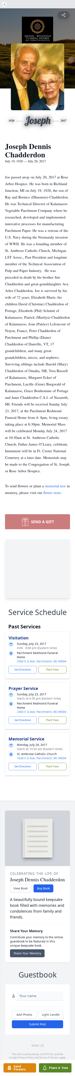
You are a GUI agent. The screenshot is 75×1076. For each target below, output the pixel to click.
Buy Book (43, 888)
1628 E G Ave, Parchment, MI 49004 (41, 758)
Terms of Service (49, 1057)
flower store (52, 492)
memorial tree (55, 485)
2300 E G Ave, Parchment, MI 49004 (41, 661)
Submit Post (37, 1024)
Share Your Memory (27, 953)
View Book (21, 888)
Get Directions (22, 669)
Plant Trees (52, 669)
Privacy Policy (26, 1057)
